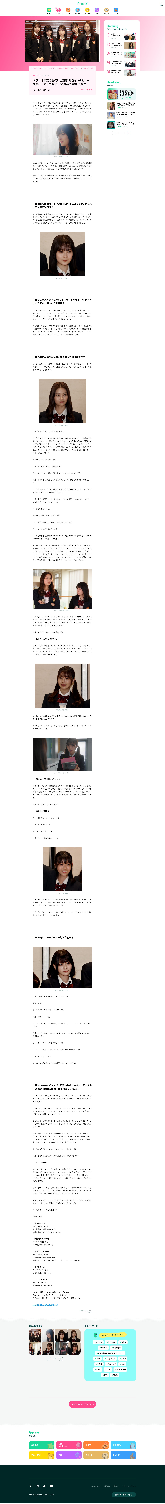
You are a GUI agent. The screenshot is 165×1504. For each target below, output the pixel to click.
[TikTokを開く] (44, 1486)
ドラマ (47, 75)
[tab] (55, 1358)
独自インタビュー (38, 75)
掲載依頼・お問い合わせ (123, 1495)
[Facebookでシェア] (39, 89)
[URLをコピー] (49, 89)
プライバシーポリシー (129, 1486)
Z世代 (97, 1359)
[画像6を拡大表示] (48, 1348)
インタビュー (110, 1359)
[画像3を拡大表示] (61, 1335)
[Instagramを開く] (37, 1486)
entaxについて (95, 1486)
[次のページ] (61, 1359)
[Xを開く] (30, 1486)
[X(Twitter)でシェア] (34, 89)
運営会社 (116, 1486)
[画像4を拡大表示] (74, 1335)
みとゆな (98, 1342)
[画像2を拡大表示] (48, 1335)
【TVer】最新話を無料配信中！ (44, 1305)
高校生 (98, 1369)
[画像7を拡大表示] (61, 1348)
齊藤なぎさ (116, 1348)
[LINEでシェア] (44, 89)
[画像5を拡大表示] (35, 1348)
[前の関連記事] (114, 133)
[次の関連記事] (129, 133)
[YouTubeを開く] (51, 1486)
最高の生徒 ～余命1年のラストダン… (110, 1353)
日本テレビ (111, 1364)
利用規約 (107, 1486)
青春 (122, 1364)
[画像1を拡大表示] (35, 1335)
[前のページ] (49, 1359)
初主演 (99, 1364)
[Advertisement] (62, 191)
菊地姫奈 (103, 1348)
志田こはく (111, 1342)
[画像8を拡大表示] (74, 1348)
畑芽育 (123, 1342)
